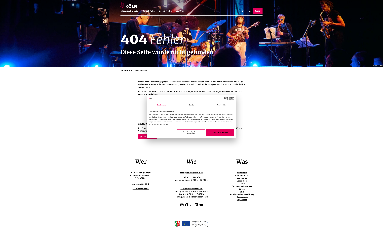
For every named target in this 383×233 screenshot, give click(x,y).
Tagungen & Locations (242, 186)
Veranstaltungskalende (216, 91)
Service (242, 189)
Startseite (124, 70)
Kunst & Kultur (149, 11)
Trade (242, 183)
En (243, 11)
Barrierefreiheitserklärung (242, 194)
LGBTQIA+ (180, 11)
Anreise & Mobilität (141, 184)
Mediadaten (242, 178)
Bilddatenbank (242, 175)
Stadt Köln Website (141, 189)
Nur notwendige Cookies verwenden (191, 132)
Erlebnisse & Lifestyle (129, 11)
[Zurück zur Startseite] (191, 5)
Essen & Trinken (166, 11)
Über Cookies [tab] (221, 105)
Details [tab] (191, 105)
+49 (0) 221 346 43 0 (191, 177)
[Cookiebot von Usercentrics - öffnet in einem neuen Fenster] (225, 98)
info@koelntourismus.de (191, 173)
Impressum (242, 200)
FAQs (242, 191)
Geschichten (242, 181)
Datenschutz (242, 197)
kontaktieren (152, 94)
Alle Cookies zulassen (220, 133)
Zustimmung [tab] (161, 105)
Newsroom (242, 173)
